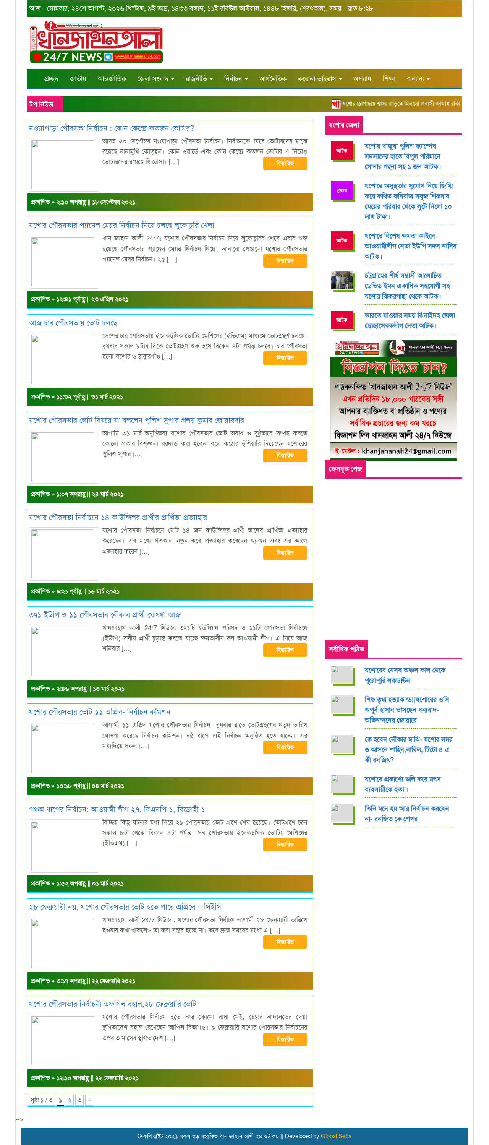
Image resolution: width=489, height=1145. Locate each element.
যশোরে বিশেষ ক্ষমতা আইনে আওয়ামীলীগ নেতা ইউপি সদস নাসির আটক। (411, 246)
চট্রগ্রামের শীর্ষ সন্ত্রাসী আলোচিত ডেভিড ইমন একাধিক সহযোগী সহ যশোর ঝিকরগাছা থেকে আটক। (407, 286)
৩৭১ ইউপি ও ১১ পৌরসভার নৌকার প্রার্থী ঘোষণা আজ (105, 615)
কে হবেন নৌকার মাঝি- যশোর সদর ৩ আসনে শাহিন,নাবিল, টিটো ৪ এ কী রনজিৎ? (409, 750)
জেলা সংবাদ (154, 78)
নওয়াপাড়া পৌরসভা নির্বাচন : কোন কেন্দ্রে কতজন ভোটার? (111, 128)
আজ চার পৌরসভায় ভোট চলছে (73, 323)
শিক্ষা (389, 78)
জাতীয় (78, 78)
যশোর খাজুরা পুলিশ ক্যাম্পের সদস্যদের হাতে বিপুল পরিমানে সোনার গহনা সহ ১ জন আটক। (403, 156)
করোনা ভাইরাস (318, 78)
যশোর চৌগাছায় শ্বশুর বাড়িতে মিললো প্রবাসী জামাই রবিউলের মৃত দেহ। (406, 103)
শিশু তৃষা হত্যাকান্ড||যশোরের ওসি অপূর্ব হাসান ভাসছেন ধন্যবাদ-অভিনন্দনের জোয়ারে (407, 710)
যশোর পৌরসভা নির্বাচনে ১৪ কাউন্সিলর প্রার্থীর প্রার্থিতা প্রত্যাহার (118, 517)
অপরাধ (362, 78)
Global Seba (336, 1136)
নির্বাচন (234, 78)
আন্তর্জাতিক (112, 78)
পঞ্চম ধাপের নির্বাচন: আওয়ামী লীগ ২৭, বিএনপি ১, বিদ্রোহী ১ (117, 809)
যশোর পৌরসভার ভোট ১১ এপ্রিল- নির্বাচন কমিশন (99, 712)
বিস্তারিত (285, 163)
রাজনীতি (197, 78)
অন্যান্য (416, 78)
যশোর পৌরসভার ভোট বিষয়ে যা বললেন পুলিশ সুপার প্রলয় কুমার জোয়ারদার (136, 420)
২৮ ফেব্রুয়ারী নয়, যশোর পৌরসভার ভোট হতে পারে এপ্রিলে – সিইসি (125, 907)
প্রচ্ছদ (51, 78)
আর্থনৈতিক (273, 78)
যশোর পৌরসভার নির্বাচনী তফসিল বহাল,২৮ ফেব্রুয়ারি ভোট (112, 1004)
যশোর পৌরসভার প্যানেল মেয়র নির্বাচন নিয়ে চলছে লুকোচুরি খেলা (121, 225)
